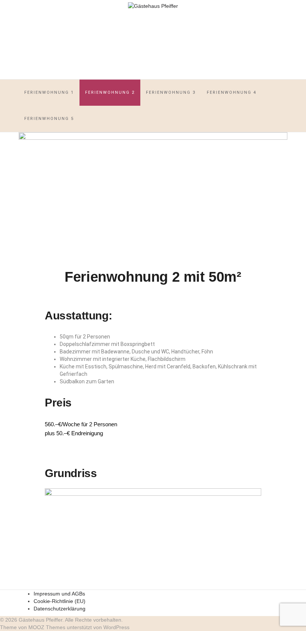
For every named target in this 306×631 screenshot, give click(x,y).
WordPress (116, 627)
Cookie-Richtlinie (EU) (59, 601)
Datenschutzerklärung (59, 609)
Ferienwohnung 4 (231, 92)
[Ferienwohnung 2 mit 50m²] (153, 196)
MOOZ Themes (46, 627)
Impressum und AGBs (59, 594)
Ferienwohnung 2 (110, 92)
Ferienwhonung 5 (49, 118)
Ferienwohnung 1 (49, 92)
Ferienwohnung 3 (171, 92)
